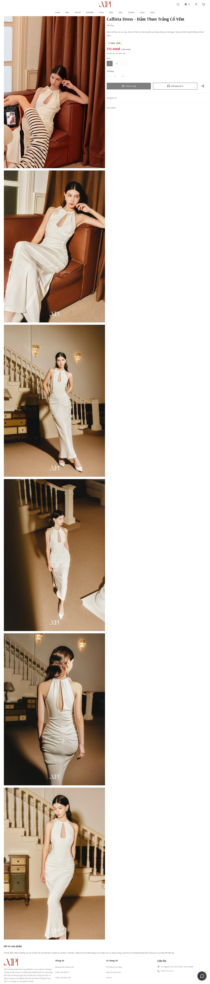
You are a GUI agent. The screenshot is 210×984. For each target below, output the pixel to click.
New (67, 12)
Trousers (131, 12)
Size (108, 58)
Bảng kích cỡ (112, 98)
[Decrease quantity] (109, 76)
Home (57, 12)
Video (152, 12)
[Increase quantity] (123, 76)
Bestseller (90, 12)
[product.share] (203, 86)
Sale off (78, 12)
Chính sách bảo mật (63, 977)
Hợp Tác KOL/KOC (113, 972)
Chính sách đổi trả (62, 972)
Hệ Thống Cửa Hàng (114, 967)
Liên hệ (109, 977)
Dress (101, 12)
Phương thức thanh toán (64, 967)
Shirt (111, 12)
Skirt (120, 12)
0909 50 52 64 (167, 971)
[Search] (178, 4)
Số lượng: (110, 71)
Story (142, 12)
